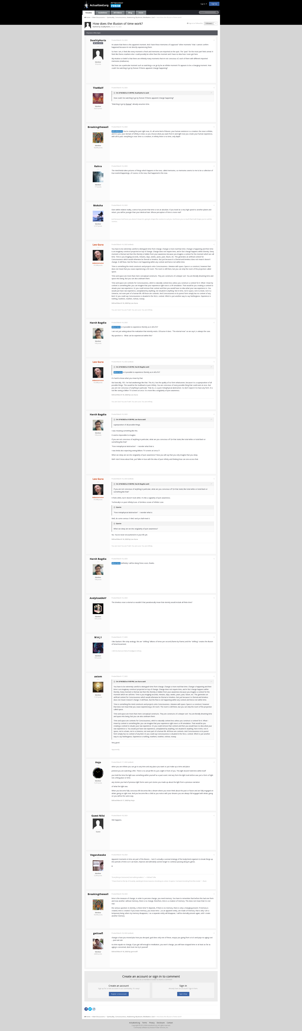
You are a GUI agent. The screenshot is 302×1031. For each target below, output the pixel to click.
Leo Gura (138, 419)
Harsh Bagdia (98, 322)
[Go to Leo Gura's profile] (98, 255)
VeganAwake (98, 854)
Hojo (98, 762)
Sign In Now (183, 994)
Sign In (203, 4)
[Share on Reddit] (94, 1009)
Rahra (98, 166)
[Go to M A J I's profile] (98, 648)
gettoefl (98, 933)
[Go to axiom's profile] (98, 687)
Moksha (98, 205)
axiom (98, 676)
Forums (89, 13)
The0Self (98, 87)
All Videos (118, 13)
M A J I (98, 637)
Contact (170, 1023)
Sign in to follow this (196, 23)
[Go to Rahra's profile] (98, 177)
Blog (130, 13)
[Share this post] (214, 40)
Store (141, 13)
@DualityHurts (117, 131)
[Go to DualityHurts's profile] (88, 25)
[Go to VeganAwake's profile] (98, 865)
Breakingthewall (98, 127)
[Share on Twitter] (90, 1009)
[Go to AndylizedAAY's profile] (98, 608)
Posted (120, 40)
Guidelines (102, 13)
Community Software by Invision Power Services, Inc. (151, 1028)
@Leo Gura (116, 327)
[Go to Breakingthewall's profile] (98, 137)
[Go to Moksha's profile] (98, 216)
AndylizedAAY (98, 598)
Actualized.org (134, 1023)
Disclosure (161, 1023)
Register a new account (118, 994)
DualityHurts (105, 27)
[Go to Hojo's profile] (98, 773)
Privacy (152, 1023)
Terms (144, 1023)
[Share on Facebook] (86, 1009)
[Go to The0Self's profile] (98, 98)
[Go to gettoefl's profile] (98, 944)
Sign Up (214, 4)
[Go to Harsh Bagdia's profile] (98, 333)
